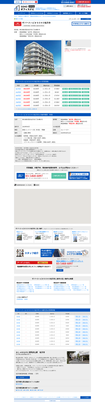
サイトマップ (52, 397)
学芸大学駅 (19, 390)
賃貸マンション (17, 24)
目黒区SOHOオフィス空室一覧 (24, 284)
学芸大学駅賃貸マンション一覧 (80, 290)
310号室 (18, 335)
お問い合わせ (69, 6)
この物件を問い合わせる (83, 2)
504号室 (18, 341)
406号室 (18, 95)
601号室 (18, 99)
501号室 (18, 319)
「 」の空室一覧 (27, 108)
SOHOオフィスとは (52, 13)
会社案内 (60, 270)
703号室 (18, 325)
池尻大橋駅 (34, 390)
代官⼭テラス (19, 231)
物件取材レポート (67, 13)
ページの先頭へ (85, 397)
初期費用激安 (20, 299)
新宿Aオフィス (33, 397)
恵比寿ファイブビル (58, 231)
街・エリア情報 (83, 13)
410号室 (18, 92)
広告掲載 (75, 397)
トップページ (21, 13)
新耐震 (26, 299)
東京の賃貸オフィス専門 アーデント (69, 261)
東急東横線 (19, 384)
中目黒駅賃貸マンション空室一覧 (43, 288)
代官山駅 (41, 390)
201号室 (18, 344)
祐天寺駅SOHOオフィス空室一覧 (25, 286)
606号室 (18, 338)
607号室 (18, 89)
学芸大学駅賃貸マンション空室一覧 (25, 291)
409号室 (18, 332)
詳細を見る (85, 88)
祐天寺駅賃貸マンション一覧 (79, 286)
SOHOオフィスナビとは (37, 13)
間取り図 (65, 88)
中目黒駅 (27, 390)
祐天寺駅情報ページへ (23, 377)
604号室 (18, 328)
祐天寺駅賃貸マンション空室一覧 (43, 286)
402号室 (18, 105)
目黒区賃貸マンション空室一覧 (41, 284)
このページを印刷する (85, 18)
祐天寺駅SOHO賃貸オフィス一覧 (62, 286)
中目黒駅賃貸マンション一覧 (79, 288)
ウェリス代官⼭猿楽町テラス (42, 231)
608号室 (18, 316)
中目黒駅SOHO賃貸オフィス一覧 (62, 288)
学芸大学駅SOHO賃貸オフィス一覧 (62, 290)
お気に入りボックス (30, 2)
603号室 (18, 322)
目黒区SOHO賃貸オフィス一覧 (61, 284)
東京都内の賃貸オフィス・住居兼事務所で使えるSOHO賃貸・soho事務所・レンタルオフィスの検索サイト (47, 9)
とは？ (42, 397)
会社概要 (58, 397)
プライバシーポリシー (67, 397)
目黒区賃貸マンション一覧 (77, 284)
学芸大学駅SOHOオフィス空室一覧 (25, 290)
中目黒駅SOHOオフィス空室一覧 (25, 288)
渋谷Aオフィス (25, 397)
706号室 (18, 102)
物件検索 (18, 2)
